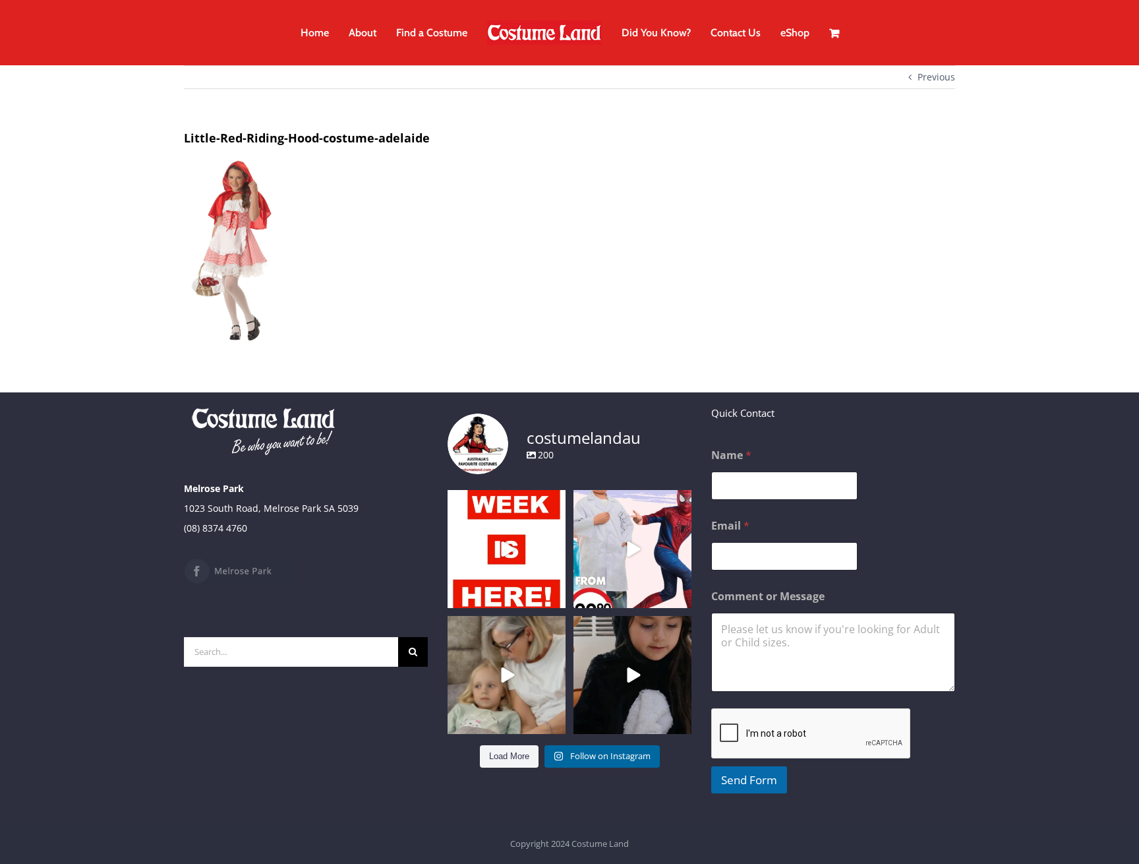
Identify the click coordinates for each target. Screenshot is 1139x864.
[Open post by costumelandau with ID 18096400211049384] (507, 549)
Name (731, 455)
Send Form (749, 779)
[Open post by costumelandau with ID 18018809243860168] (632, 549)
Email (730, 526)
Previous (936, 77)
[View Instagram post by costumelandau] (553, 596)
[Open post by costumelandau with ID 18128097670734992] (507, 675)
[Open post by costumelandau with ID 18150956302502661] (632, 675)
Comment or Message (768, 596)
